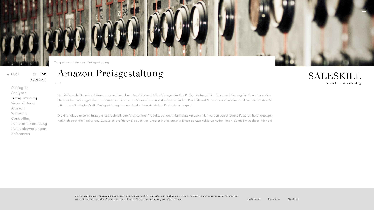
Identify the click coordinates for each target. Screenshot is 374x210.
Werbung (19, 113)
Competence (63, 62)
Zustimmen (253, 199)
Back (14, 74)
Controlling (21, 118)
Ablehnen (293, 199)
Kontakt (38, 80)
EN (35, 74)
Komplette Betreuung (29, 123)
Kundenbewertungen (28, 129)
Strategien (20, 88)
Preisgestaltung (24, 98)
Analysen (18, 93)
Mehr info (274, 199)
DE (44, 74)
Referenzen (20, 134)
